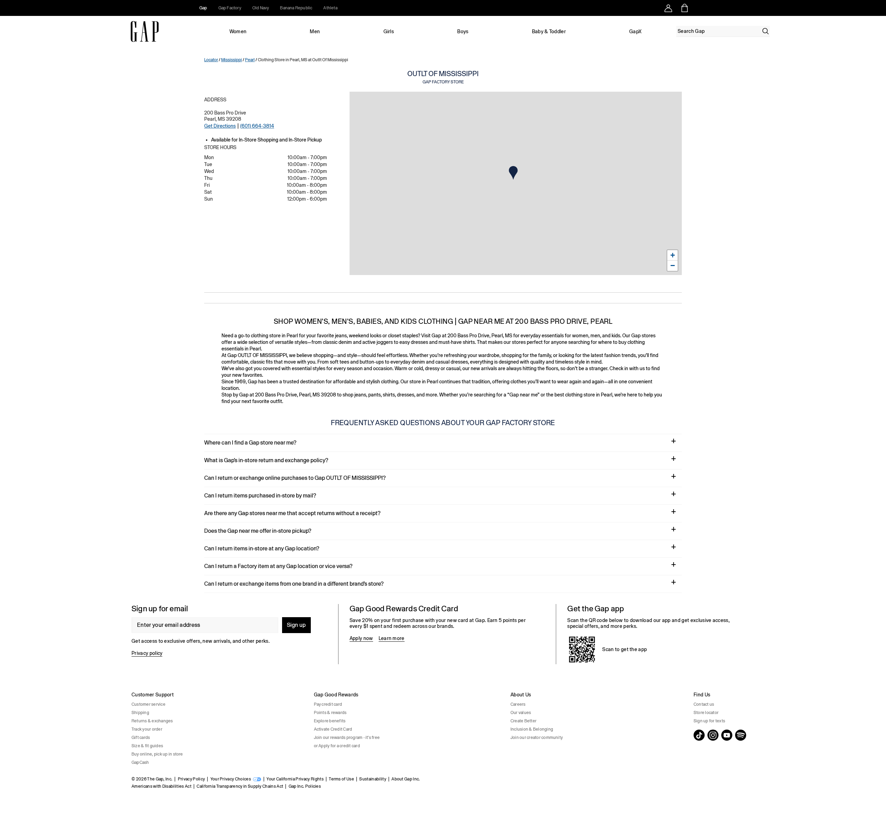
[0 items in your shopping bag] (684, 8)
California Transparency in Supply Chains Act (240, 786)
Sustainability (372, 779)
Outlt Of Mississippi (443, 77)
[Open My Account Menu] (668, 8)
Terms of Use (341, 779)
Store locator (706, 712)
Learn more (392, 638)
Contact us (704, 704)
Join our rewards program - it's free (347, 737)
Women (238, 31)
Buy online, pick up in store (157, 754)
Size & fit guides (147, 745)
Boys (462, 31)
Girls (388, 31)
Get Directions (220, 126)
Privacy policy (147, 653)
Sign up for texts (709, 721)
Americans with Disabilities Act (161, 786)
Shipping (140, 712)
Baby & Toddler (549, 31)
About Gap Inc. (405, 779)
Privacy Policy (191, 779)
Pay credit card (328, 704)
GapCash (140, 762)
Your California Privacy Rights (295, 779)
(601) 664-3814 (257, 126)
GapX (635, 31)
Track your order (147, 729)
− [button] (672, 265)
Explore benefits (330, 721)
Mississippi (231, 59)
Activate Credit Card (333, 729)
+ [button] (672, 255)
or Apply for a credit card (337, 745)
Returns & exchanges (152, 721)
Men (315, 31)
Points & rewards (330, 712)
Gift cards (141, 737)
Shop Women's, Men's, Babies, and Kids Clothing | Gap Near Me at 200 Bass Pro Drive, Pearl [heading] (443, 321)
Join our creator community (536, 737)
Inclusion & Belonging (531, 729)
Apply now (361, 638)
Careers (518, 704)
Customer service (148, 704)
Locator (211, 59)
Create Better (523, 721)
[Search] (765, 31)
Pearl (250, 59)
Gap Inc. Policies (305, 786)
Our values (520, 712)
